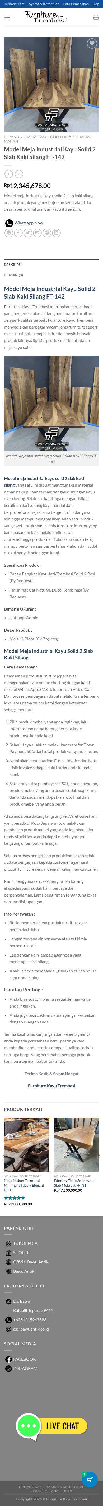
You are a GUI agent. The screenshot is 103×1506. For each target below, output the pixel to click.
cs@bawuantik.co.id (31, 1328)
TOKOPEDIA (25, 1243)
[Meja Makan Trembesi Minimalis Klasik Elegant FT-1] (26, 1145)
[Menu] (7, 17)
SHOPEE (21, 1252)
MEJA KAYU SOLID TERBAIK (51, 137)
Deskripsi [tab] (13, 264)
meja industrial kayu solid (40, 478)
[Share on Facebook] (18, 233)
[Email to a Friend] (37, 233)
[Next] (99, 1166)
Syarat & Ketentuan (44, 4)
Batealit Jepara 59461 (33, 1310)
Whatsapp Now (29, 222)
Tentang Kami (14, 4)
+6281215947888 (29, 1319)
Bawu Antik (23, 1270)
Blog (95, 4)
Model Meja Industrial (33, 288)
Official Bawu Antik (30, 1261)
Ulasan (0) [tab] (13, 275)
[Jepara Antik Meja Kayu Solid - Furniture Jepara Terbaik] (51, 17)
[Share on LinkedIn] (56, 233)
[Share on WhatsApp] (8, 233)
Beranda (13, 137)
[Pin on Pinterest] (47, 233)
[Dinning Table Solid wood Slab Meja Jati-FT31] (76, 1145)
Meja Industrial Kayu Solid (49, 651)
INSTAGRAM (25, 1368)
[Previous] (3, 1166)
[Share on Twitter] (28, 233)
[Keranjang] (96, 17)
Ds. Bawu (21, 1301)
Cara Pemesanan (76, 4)
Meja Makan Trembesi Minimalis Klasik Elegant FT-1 (24, 1185)
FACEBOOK (24, 1358)
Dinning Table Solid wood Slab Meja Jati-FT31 (75, 1183)
